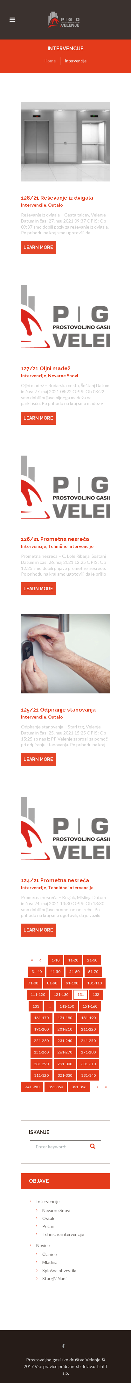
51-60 (74, 971)
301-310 (88, 1063)
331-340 (88, 1075)
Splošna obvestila (59, 1270)
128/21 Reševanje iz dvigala (57, 198)
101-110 (94, 983)
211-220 (88, 1029)
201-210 (65, 1029)
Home (50, 60)
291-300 (65, 1063)
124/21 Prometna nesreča (55, 880)
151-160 (90, 1006)
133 (35, 1006)
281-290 (41, 1063)
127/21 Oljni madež (45, 368)
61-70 (93, 971)
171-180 (65, 1017)
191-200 (41, 1029)
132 (96, 994)
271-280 (88, 1052)
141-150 (66, 1006)
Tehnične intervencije (70, 546)
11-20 (73, 960)
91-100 (72, 983)
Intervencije (33, 205)
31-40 (36, 971)
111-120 (38, 994)
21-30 (92, 960)
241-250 (88, 1040)
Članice (49, 1254)
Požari (48, 1226)
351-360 (55, 1086)
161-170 (41, 1017)
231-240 (65, 1040)
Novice (43, 1245)
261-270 (65, 1052)
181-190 (88, 1017)
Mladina (50, 1262)
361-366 (79, 1086)
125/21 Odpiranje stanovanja (58, 710)
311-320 (41, 1075)
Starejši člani (54, 1278)
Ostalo (55, 205)
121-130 (61, 994)
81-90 (52, 983)
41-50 (55, 971)
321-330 (65, 1075)
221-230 (41, 1040)
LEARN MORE (38, 247)
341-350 (32, 1086)
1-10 (55, 960)
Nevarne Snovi (63, 375)
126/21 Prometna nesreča (55, 539)
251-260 (41, 1052)
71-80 (33, 983)
